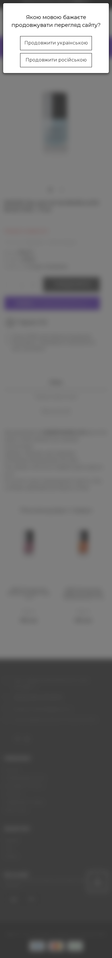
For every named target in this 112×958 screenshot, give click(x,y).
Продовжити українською (56, 43)
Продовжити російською (56, 60)
